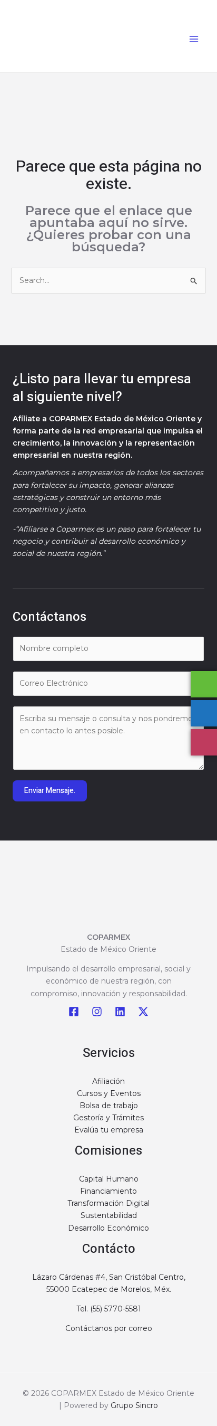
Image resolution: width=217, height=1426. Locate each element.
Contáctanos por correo (108, 1328)
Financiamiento (108, 1191)
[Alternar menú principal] (193, 39)
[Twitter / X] (143, 1011)
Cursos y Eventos (109, 1093)
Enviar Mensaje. (49, 790)
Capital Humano (109, 1179)
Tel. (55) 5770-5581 (108, 1309)
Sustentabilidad (109, 1215)
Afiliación (108, 1081)
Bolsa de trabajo (109, 1105)
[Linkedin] (120, 1011)
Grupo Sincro (134, 1405)
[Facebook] (73, 1011)
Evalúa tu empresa (108, 1130)
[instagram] (97, 1011)
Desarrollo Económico (108, 1228)
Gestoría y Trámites (108, 1117)
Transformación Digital (108, 1203)
